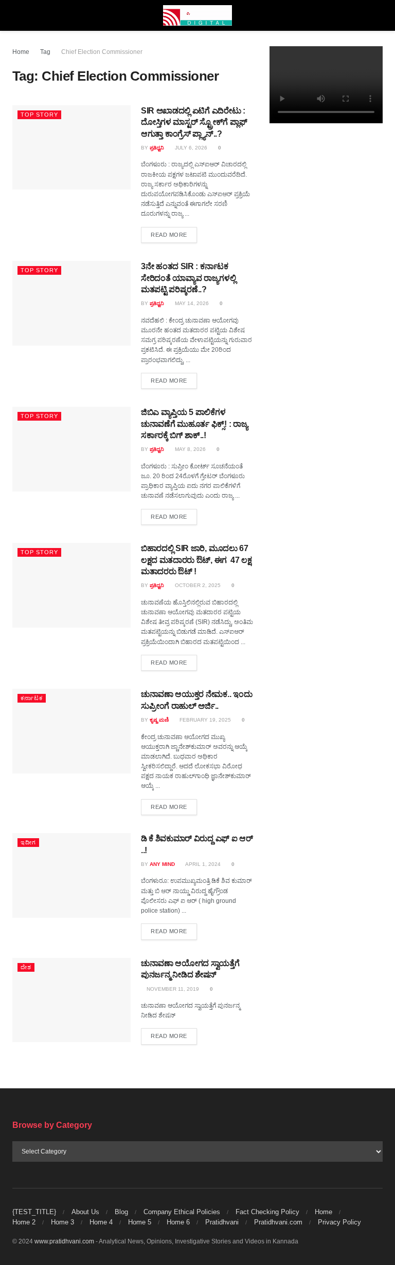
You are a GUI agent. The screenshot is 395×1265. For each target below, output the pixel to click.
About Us (85, 1212)
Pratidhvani (222, 1222)
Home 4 (101, 1222)
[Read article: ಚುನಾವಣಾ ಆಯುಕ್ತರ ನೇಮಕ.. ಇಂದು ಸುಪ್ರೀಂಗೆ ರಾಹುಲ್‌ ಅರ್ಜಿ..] (71, 731)
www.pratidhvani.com (64, 1241)
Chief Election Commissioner (101, 51)
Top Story (39, 114)
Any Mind (162, 864)
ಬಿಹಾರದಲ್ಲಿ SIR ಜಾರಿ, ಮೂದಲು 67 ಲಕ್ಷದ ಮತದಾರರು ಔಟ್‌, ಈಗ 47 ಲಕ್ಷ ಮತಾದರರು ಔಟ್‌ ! (196, 560)
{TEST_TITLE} (34, 1212)
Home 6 (178, 1222)
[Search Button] (378, 15)
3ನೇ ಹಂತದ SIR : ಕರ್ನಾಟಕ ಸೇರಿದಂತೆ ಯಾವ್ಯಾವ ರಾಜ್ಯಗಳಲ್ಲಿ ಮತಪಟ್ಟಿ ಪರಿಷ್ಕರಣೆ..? (188, 278)
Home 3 (62, 1222)
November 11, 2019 (172, 989)
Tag (45, 51)
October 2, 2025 (197, 585)
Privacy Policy (339, 1222)
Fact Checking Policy (267, 1212)
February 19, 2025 (204, 720)
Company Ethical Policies (181, 1212)
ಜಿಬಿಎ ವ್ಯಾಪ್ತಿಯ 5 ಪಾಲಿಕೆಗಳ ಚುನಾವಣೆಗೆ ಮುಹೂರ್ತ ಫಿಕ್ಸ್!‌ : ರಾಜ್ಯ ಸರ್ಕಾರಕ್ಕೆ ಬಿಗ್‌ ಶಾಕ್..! (194, 424)
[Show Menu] (16, 15)
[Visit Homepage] (197, 15)
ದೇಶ (26, 967)
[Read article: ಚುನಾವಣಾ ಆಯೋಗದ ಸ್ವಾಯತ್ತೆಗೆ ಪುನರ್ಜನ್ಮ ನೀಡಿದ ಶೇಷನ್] (71, 1000)
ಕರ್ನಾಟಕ (32, 698)
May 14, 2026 (191, 303)
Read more (174, 234)
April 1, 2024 (202, 864)
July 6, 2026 (190, 147)
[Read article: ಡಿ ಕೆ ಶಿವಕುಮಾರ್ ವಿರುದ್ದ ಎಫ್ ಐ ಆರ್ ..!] (71, 875)
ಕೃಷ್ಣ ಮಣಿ (159, 720)
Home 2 (23, 1222)
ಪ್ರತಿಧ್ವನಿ (157, 147)
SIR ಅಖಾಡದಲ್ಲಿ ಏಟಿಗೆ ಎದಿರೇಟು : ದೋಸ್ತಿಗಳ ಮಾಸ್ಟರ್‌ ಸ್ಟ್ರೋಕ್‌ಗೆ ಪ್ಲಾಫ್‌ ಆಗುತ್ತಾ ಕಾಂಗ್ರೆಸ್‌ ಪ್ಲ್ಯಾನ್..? (194, 122)
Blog (121, 1212)
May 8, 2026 (189, 449)
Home (20, 51)
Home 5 (139, 1222)
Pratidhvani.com (278, 1222)
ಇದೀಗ (28, 842)
